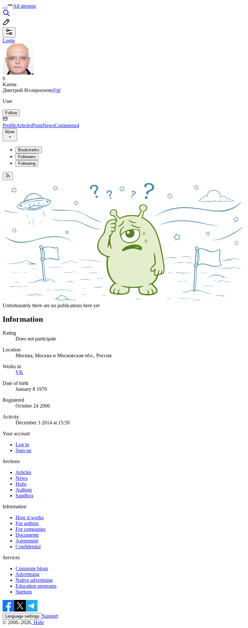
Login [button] (9, 40)
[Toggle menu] (5, 8)
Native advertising (34, 580)
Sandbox (25, 495)
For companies (31, 529)
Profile (9, 125)
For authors (27, 523)
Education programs (36, 586)
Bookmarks (28, 149)
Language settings (22, 616)
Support (50, 616)
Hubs (21, 484)
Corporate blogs (32, 568)
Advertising (27, 574)
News (49, 125)
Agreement (27, 540)
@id (56, 90)
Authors (24, 489)
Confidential (28, 546)
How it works (30, 517)
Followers (27, 156)
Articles (24, 125)
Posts (37, 125)
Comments (67, 125)
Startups (24, 591)
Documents (27, 535)
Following (27, 163)
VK (19, 372)
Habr (38, 622)
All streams (24, 6)
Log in (22, 444)
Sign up (23, 450)
